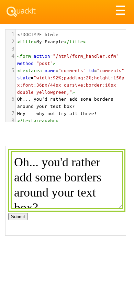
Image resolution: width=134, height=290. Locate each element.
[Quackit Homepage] (21, 12)
